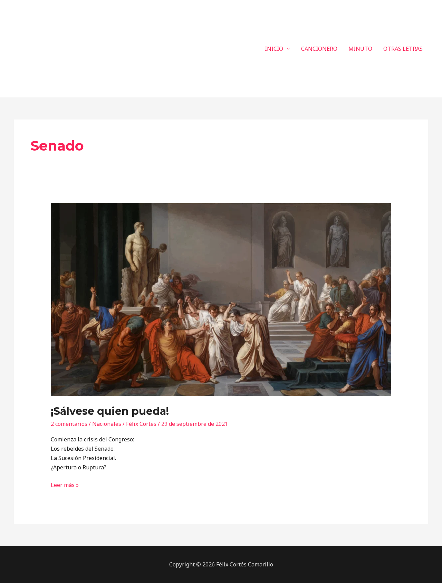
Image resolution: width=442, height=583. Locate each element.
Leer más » (65, 484)
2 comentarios (69, 424)
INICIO (274, 48)
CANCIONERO (319, 48)
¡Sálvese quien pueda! (110, 411)
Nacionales (106, 424)
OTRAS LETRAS (403, 48)
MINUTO (360, 48)
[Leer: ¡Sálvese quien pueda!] (221, 299)
